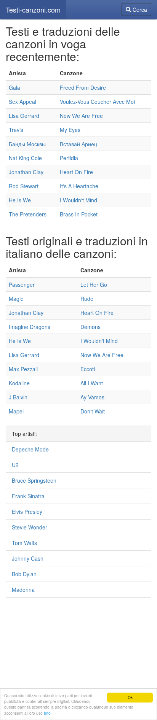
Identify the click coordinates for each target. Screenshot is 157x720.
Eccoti (87, 369)
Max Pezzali (23, 369)
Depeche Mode (30, 449)
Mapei (16, 411)
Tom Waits (24, 543)
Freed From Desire (83, 87)
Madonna (23, 589)
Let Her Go (93, 284)
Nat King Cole (25, 158)
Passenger (22, 284)
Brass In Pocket (79, 214)
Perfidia (69, 158)
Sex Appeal (22, 101)
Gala (14, 87)
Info (47, 713)
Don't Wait (92, 411)
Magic (16, 298)
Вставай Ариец (78, 144)
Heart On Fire (76, 172)
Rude (86, 298)
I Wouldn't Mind (78, 200)
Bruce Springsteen (34, 480)
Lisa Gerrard (24, 115)
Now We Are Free (81, 115)
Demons (90, 327)
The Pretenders (27, 214)
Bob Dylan (24, 574)
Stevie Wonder (29, 527)
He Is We (20, 200)
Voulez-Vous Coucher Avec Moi (97, 101)
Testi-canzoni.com (33, 9)
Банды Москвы (27, 144)
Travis (16, 130)
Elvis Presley (27, 511)
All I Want (91, 383)
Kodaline (19, 383)
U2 (15, 465)
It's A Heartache (79, 186)
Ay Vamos (92, 397)
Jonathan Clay (26, 172)
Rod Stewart (23, 186)
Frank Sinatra (28, 496)
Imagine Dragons (29, 327)
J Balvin (18, 397)
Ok (130, 697)
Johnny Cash (27, 558)
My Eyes (70, 130)
